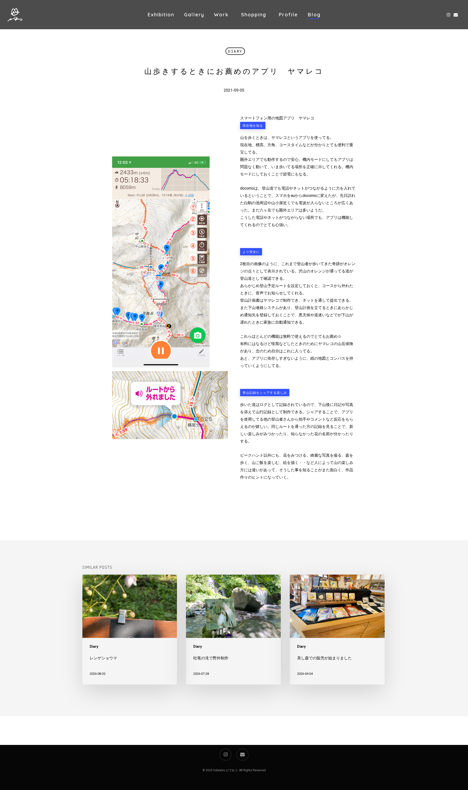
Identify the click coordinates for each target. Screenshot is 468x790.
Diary (235, 51)
